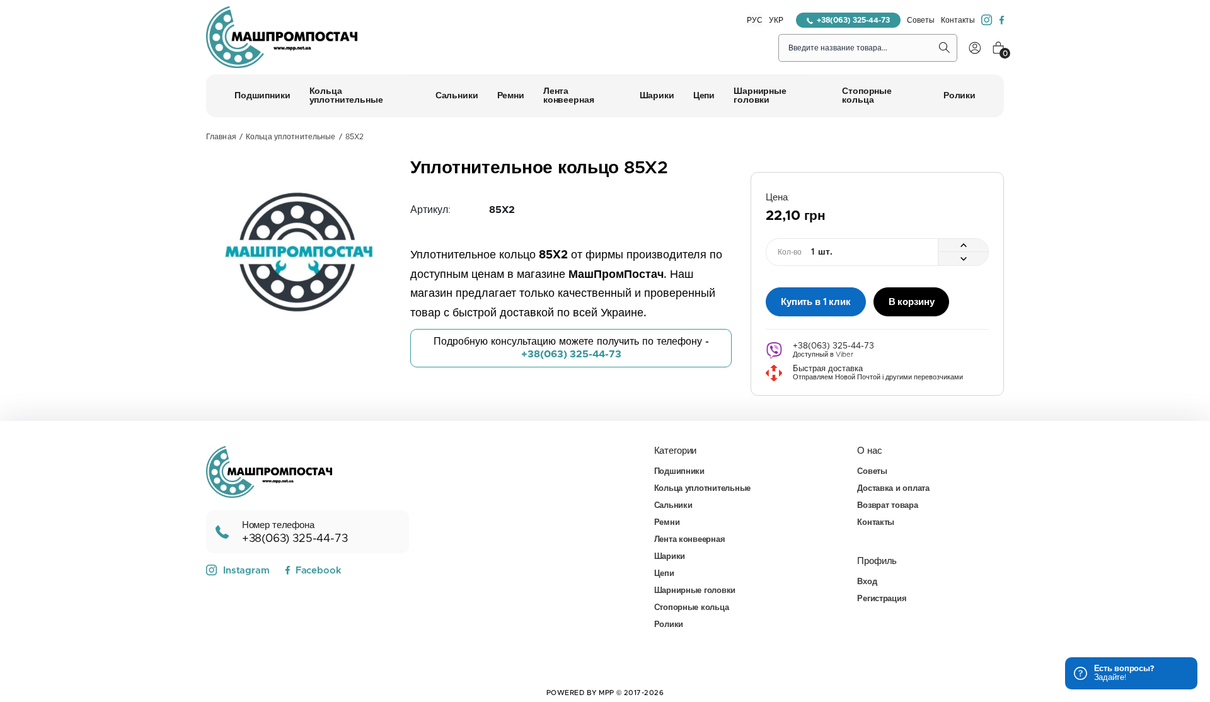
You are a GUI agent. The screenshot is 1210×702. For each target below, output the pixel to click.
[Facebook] (1001, 20)
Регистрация (881, 599)
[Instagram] (987, 20)
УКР (776, 20)
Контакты (958, 20)
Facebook (318, 570)
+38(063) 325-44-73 (853, 20)
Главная (221, 137)
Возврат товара (887, 506)
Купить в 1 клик (816, 302)
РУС (755, 20)
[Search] (945, 48)
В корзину (912, 302)
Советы (921, 20)
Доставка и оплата (893, 489)
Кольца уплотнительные (291, 137)
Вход (867, 582)
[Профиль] (975, 48)
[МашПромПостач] (281, 37)
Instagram (246, 570)
